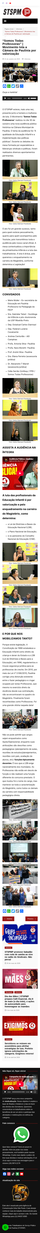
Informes (27, 59)
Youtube (10, 3)
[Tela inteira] (35, 1092)
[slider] (34, 98)
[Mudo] (29, 98)
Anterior (9, 919)
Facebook (3, 3)
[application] (20, 98)
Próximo (30, 919)
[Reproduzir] (5, 98)
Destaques (9, 992)
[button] (5, 1227)
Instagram (6, 3)
